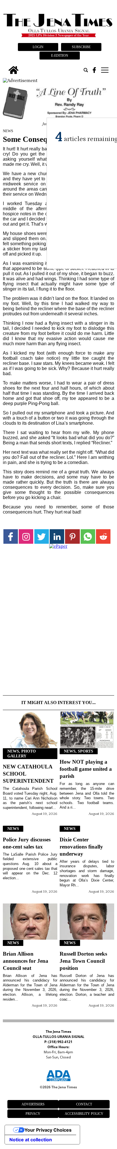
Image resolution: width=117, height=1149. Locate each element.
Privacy (33, 1114)
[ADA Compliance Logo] (58, 1082)
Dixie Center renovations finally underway (81, 847)
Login (38, 47)
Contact (84, 1104)
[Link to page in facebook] (10, 536)
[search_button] (86, 70)
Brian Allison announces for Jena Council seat (25, 961)
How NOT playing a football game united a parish (86, 769)
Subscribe (81, 47)
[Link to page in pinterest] (72, 536)
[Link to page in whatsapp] (88, 536)
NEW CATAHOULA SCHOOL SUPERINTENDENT (28, 774)
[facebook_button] (94, 70)
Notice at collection (30, 1139)
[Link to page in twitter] (41, 536)
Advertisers (33, 1104)
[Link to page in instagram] (26, 536)
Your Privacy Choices (48, 1130)
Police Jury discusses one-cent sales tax (27, 843)
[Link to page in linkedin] (57, 536)
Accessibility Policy (84, 1114)
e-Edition (59, 56)
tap (104, 70)
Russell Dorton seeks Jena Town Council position (83, 961)
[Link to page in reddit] (103, 536)
